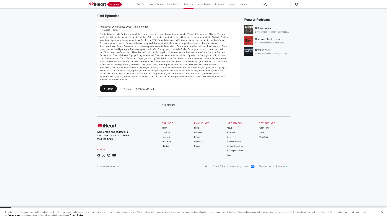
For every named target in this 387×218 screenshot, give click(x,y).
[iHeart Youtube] (114, 155)
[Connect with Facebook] (98, 155)
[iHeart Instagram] (108, 155)
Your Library (156, 4)
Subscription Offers (235, 150)
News (232, 4)
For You (141, 4)
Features (198, 132)
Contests (198, 141)
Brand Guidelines (234, 141)
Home (261, 132)
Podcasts (189, 4)
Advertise (231, 132)
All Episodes (109, 15)
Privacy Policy (219, 166)
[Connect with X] (103, 155)
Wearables (263, 136)
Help (206, 166)
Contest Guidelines (235, 145)
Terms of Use (265, 166)
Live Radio (173, 4)
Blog (229, 136)
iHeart (164, 127)
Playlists (219, 4)
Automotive (264, 127)
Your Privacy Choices (239, 166)
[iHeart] (97, 4)
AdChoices (280, 166)
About (229, 127)
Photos (197, 145)
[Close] (382, 212)
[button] (108, 88)
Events (197, 136)
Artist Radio (204, 4)
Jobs (229, 155)
